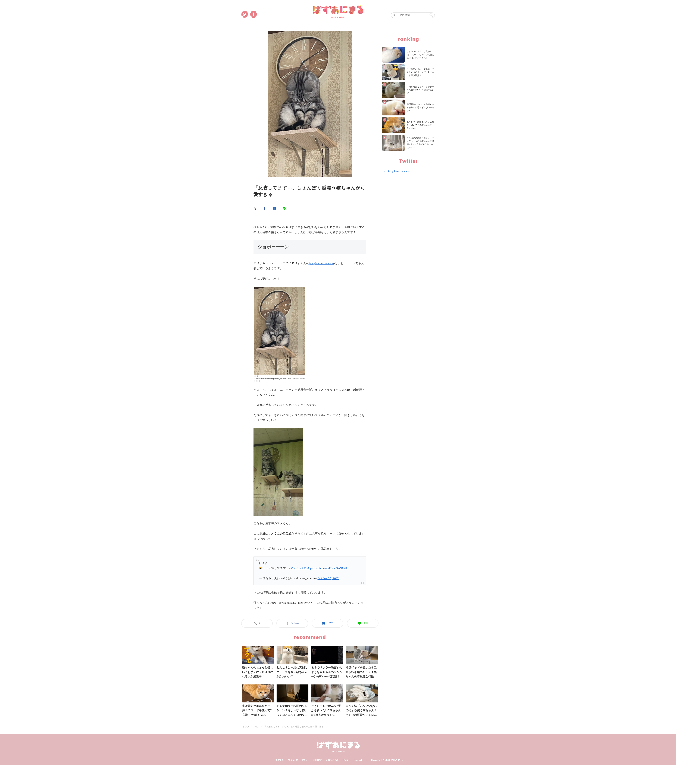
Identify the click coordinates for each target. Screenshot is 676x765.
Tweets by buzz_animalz (395, 171)
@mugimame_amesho (320, 263)
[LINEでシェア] (284, 208)
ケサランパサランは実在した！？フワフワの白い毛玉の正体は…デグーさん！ (420, 54)
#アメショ (295, 568)
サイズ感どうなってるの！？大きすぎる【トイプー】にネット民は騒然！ (420, 72)
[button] (431, 15)
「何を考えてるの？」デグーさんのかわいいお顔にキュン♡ (420, 89)
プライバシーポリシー (298, 760)
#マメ (305, 568)
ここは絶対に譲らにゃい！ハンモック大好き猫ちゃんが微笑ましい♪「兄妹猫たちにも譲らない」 (420, 143)
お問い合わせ (332, 760)
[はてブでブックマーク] (274, 208)
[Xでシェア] (255, 208)
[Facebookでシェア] (265, 208)
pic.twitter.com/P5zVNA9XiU (328, 568)
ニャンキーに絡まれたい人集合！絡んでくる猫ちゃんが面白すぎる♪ (420, 125)
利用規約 (318, 760)
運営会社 (280, 760)
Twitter (346, 760)
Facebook (358, 760)
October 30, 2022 (328, 578)
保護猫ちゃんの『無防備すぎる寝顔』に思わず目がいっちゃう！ (420, 107)
